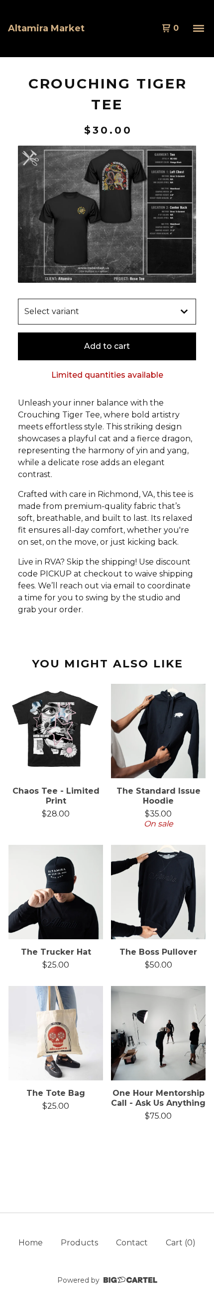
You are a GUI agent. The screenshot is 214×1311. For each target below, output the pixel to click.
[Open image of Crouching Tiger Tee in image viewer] (107, 214)
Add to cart (107, 346)
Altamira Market (46, 28)
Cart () (181, 1242)
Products (79, 1242)
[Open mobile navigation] (198, 28)
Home (30, 1242)
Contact (132, 1242)
